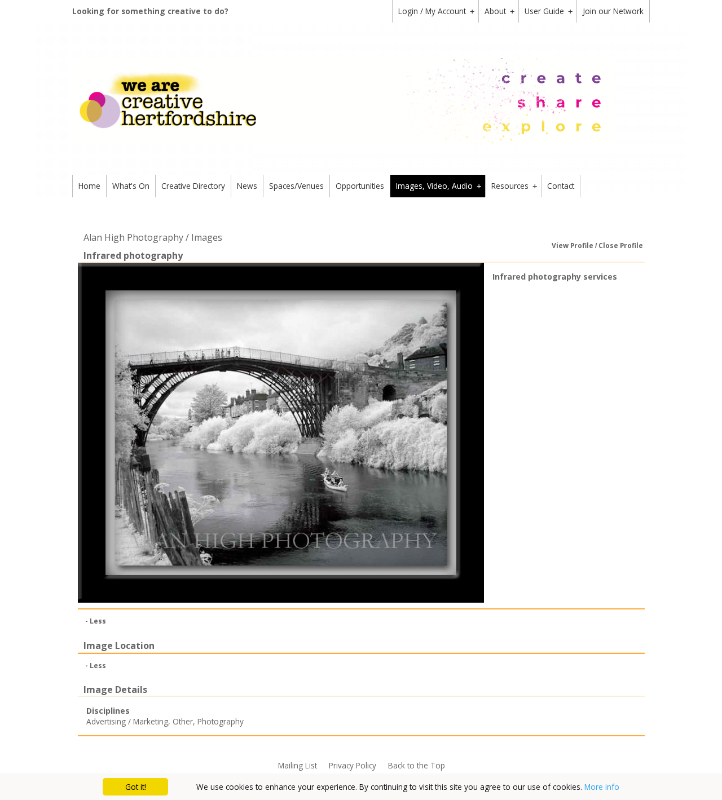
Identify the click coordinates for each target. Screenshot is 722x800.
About (499, 11)
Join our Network (613, 11)
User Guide (549, 11)
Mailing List (297, 765)
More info (601, 786)
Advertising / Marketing (127, 721)
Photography (220, 721)
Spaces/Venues (296, 185)
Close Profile (620, 245)
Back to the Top (416, 765)
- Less (95, 621)
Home (89, 185)
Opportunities (360, 185)
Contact (560, 185)
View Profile (572, 245)
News (247, 185)
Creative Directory (193, 185)
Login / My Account (436, 11)
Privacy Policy (352, 765)
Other (183, 721)
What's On (130, 185)
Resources (514, 185)
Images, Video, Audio (438, 185)
